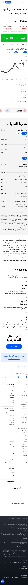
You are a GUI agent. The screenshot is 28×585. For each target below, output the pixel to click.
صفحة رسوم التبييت (6, 31)
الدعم (15, 562)
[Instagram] (5, 377)
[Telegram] (10, 377)
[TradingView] (1, 377)
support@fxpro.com (23, 568)
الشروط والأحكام (8, 540)
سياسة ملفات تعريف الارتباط (17, 542)
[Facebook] (26, 377)
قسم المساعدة (14, 358)
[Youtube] (14, 377)
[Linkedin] (22, 377)
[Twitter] (18, 377)
